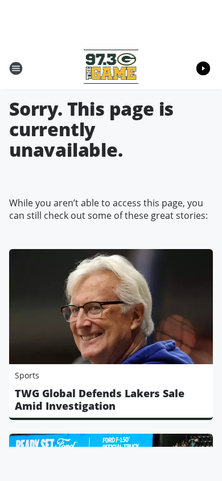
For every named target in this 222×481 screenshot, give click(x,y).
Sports (27, 375)
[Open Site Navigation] (16, 68)
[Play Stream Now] (203, 68)
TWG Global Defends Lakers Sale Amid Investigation (99, 399)
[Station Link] (111, 68)
